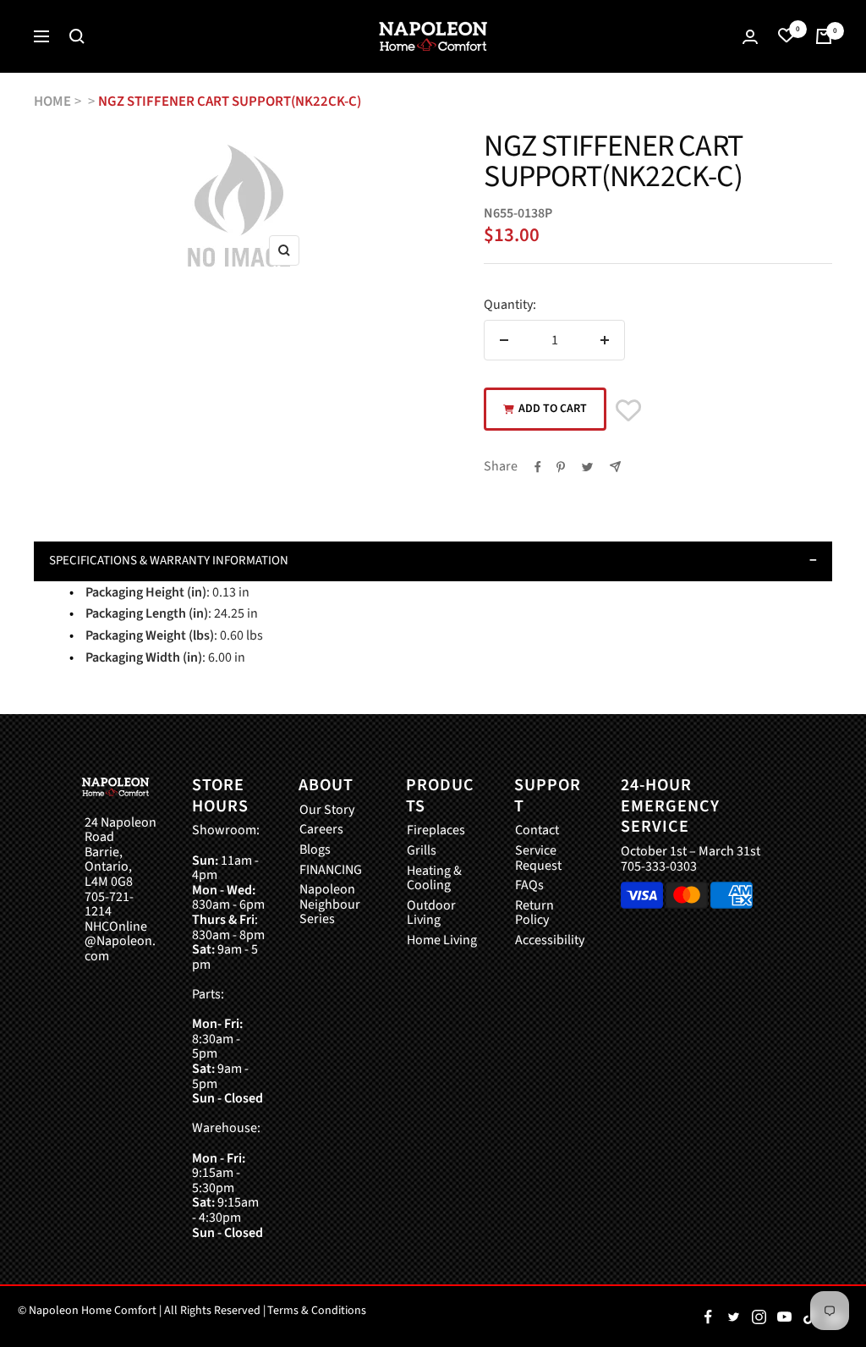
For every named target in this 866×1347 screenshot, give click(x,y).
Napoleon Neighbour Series (329, 904)
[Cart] (823, 36)
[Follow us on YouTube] (784, 1316)
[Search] (77, 36)
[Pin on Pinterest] (560, 467)
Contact (537, 830)
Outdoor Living (431, 913)
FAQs (529, 885)
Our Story (326, 810)
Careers (321, 830)
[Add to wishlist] (628, 411)
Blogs (315, 850)
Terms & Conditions (316, 1310)
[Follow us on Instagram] (758, 1316)
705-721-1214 (109, 905)
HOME (52, 101)
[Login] (750, 37)
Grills (421, 851)
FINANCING (330, 870)
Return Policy (534, 913)
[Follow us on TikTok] (809, 1316)
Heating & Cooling (434, 878)
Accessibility (549, 940)
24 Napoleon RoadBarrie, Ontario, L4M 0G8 (120, 853)
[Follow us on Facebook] (708, 1316)
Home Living (442, 940)
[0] (786, 36)
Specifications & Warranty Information (168, 560)
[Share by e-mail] (615, 466)
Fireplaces (436, 830)
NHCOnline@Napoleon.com (120, 942)
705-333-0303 (659, 866)
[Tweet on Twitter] (587, 467)
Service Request (538, 858)
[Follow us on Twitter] (733, 1316)
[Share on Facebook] (537, 467)
